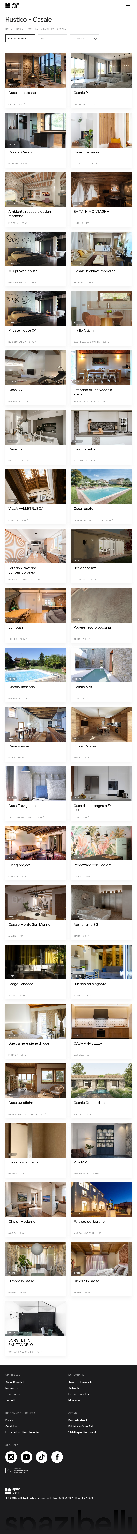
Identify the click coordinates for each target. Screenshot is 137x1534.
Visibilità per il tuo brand (82, 1432)
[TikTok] (41, 1457)
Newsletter (11, 1387)
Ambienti (73, 1387)
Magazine (74, 1399)
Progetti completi (78, 1393)
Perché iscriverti (77, 1420)
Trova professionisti (79, 1381)
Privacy (9, 1420)
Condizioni (11, 1426)
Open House (12, 1393)
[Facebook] (57, 1457)
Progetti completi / (29, 29)
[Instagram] (11, 1457)
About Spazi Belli (14, 1381)
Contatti (10, 1399)
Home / (10, 29)
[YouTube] (26, 1457)
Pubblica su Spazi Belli (80, 1426)
